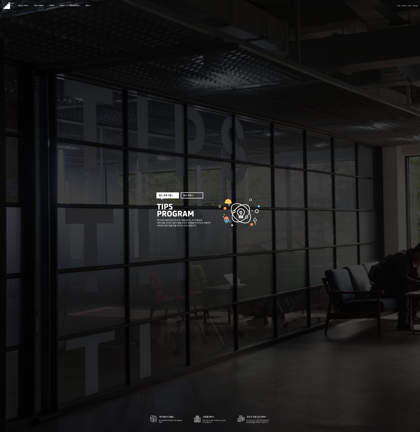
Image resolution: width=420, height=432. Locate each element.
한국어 (409, 6)
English (415, 6)
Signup (404, 6)
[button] (23, 5)
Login (398, 6)
